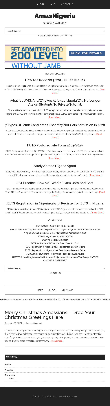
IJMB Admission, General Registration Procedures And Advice (55, 254)
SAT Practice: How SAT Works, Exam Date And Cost (55, 183)
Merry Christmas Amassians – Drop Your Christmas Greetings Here (50, 315)
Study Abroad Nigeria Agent (55, 166)
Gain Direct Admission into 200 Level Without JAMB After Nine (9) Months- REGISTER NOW (46, 299)
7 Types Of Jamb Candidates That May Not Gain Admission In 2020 (55, 125)
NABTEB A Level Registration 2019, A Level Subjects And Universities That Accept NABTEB (55, 257)
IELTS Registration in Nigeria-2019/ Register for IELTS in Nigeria (55, 203)
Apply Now (10, 375)
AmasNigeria (55, 16)
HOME (8, 364)
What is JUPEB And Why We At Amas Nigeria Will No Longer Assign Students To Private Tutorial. (55, 102)
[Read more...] (58, 341)
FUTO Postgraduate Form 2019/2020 (55, 145)
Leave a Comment (34, 323)
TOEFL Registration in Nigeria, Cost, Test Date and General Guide (55, 250)
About (11, 378)
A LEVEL (9, 370)
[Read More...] (55, 117)
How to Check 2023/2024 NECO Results (55, 80)
